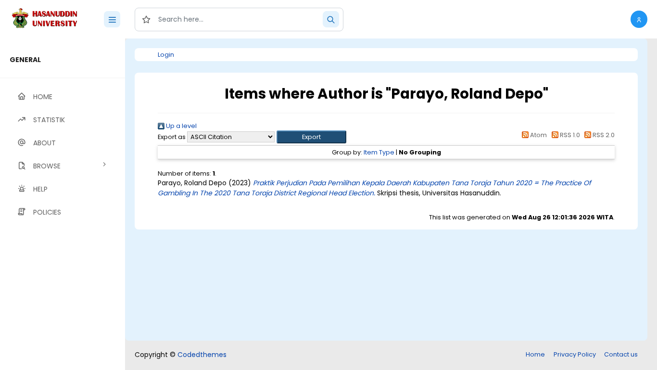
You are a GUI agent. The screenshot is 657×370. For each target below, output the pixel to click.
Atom (538, 135)
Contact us (621, 354)
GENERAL (25, 59)
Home (535, 354)
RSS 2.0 (603, 135)
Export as (172, 137)
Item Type (379, 152)
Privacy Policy (575, 354)
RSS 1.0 (569, 135)
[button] (639, 19)
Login (166, 55)
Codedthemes (202, 354)
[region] (62, 204)
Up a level (180, 126)
